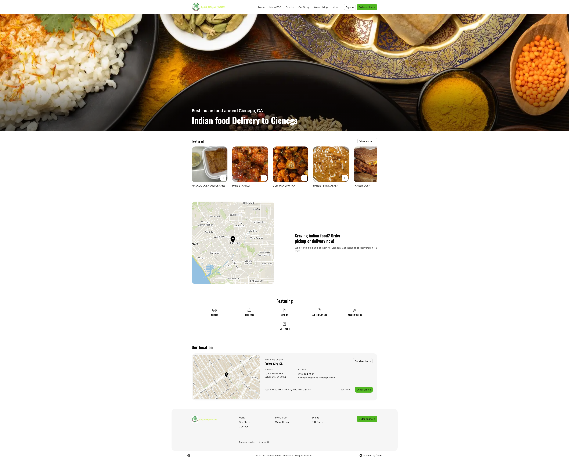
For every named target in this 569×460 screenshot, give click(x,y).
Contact (243, 426)
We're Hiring (321, 7)
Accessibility (265, 442)
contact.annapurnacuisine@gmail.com (316, 377)
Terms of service (247, 442)
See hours (345, 389)
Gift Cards (317, 422)
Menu (261, 7)
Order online (364, 389)
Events (290, 7)
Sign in (350, 7)
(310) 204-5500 (306, 374)
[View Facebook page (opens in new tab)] (189, 455)
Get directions (363, 361)
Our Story (303, 7)
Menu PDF (275, 7)
